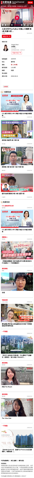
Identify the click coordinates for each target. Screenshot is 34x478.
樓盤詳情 (5, 36)
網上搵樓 (13, 460)
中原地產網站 (5, 460)
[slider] (5, 25)
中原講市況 (20, 6)
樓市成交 (21, 460)
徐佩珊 (6, 86)
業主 (25, 6)
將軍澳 (14, 6)
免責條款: (4, 463)
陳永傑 (10, 6)
